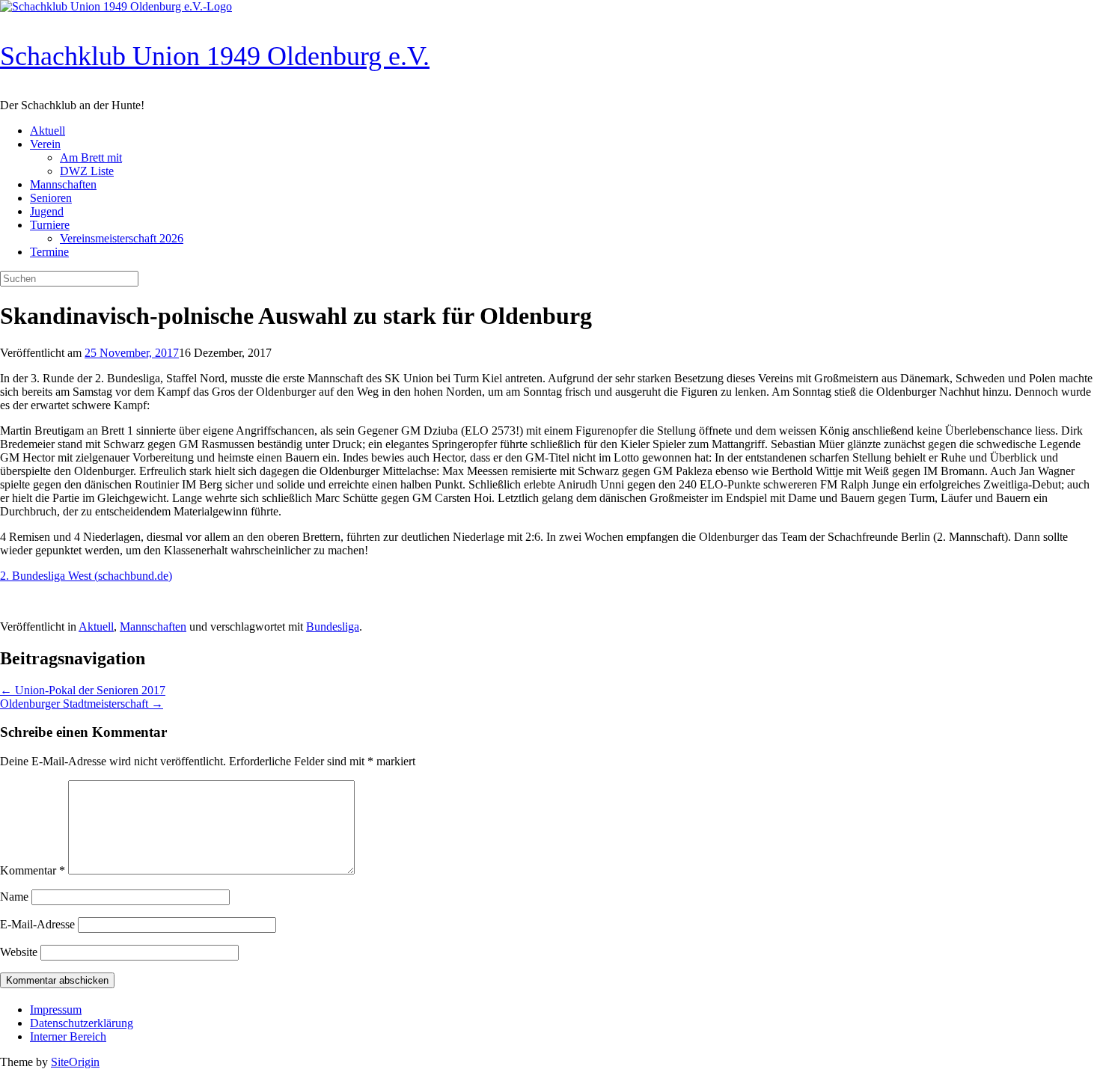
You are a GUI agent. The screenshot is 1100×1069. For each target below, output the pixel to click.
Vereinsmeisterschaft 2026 (121, 238)
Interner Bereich (68, 1036)
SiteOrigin (75, 1062)
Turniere (50, 224)
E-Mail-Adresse (37, 924)
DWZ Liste (87, 171)
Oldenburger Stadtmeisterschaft (81, 703)
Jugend (47, 211)
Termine (49, 251)
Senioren (51, 198)
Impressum (56, 1009)
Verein (45, 144)
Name (14, 896)
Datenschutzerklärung (81, 1023)
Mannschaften (63, 184)
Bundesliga (332, 626)
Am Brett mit (91, 157)
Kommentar (32, 870)
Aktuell (47, 130)
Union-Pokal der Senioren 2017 (82, 690)
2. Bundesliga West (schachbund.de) (86, 575)
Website (18, 952)
